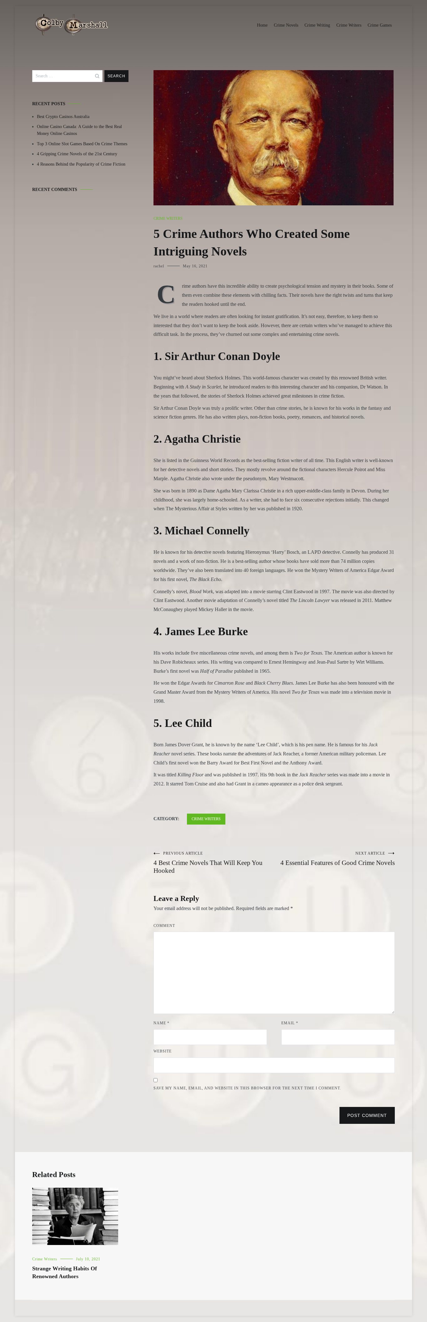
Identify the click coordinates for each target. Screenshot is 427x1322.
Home (262, 25)
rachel (158, 266)
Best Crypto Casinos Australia (63, 116)
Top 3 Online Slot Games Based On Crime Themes (82, 143)
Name (161, 1023)
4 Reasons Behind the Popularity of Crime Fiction (81, 164)
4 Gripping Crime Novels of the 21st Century (77, 154)
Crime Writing (317, 25)
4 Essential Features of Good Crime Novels (337, 859)
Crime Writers (348, 25)
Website (162, 1051)
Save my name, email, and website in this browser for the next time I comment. (247, 1088)
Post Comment (367, 1115)
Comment (164, 925)
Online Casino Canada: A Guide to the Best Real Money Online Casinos (79, 130)
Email (289, 1023)
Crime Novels (286, 25)
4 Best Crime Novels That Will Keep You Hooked (208, 862)
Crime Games (380, 25)
